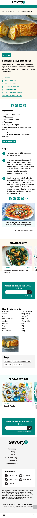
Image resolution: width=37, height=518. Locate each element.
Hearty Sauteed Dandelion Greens (16, 271)
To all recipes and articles (22, 296)
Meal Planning (11, 458)
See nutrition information (12, 96)
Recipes (10, 11)
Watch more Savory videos (24, 230)
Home (3, 11)
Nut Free (8, 365)
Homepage (12, 449)
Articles (14, 455)
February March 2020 (22, 361)
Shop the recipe (9, 142)
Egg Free (8, 361)
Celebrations (11, 464)
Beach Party (9, 406)
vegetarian (18, 365)
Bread (6, 55)
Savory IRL (13, 461)
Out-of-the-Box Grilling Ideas (18, 225)
